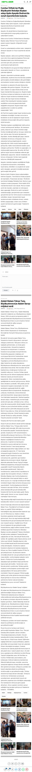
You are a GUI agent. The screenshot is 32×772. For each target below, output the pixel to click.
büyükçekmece (17, 692)
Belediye (9, 692)
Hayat (20, 209)
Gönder (6, 290)
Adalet (3, 692)
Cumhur (25, 692)
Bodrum (10, 209)
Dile (15, 209)
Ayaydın (3, 209)
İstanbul (4, 696)
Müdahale (26, 209)
